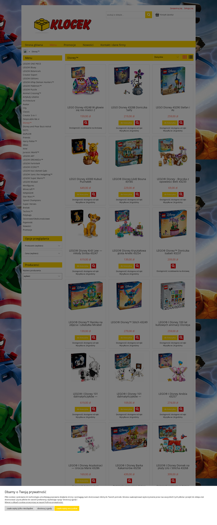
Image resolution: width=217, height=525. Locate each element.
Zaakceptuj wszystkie (67, 508)
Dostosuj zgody (44, 508)
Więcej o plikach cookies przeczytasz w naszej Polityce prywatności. (34, 502)
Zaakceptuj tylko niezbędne (20, 508)
